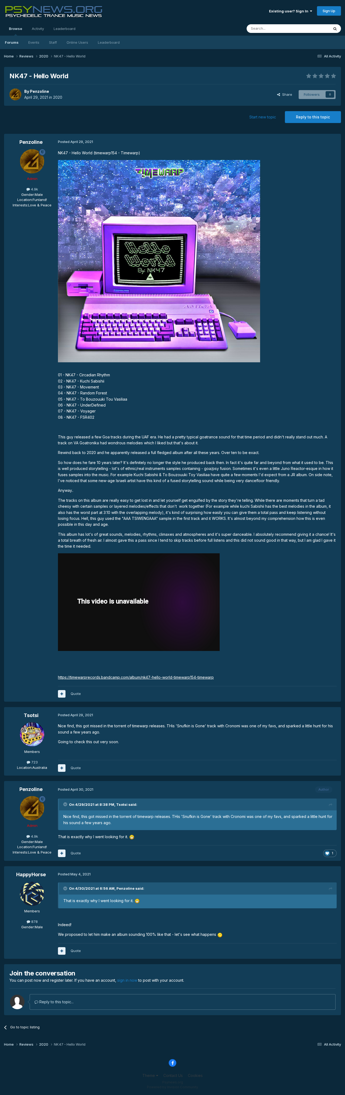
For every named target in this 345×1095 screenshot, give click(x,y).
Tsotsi (31, 715)
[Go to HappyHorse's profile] (32, 894)
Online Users (77, 42)
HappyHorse (31, 874)
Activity (38, 28)
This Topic (313, 28)
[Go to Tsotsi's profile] (32, 734)
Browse (15, 28)
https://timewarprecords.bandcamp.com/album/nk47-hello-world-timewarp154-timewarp (136, 677)
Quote (76, 693)
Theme (149, 1075)
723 (34, 762)
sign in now (127, 980)
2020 (57, 97)
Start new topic (262, 117)
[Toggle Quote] (65, 804)
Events (33, 42)
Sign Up (329, 11)
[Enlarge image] (159, 260)
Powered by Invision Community (172, 1087)
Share (286, 94)
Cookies (195, 1075)
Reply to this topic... (56, 1002)
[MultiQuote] (61, 694)
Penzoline (39, 91)
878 (34, 921)
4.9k (34, 189)
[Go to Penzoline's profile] (15, 94)
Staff (53, 42)
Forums (12, 42)
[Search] (335, 28)
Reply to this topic (313, 117)
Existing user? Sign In (289, 11)
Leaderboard (109, 42)
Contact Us (173, 1075)
